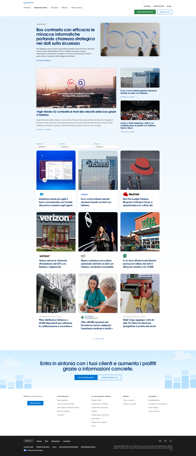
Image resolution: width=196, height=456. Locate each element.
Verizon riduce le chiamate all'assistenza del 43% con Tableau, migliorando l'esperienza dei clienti (53, 265)
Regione (39, 144)
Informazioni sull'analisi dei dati (68, 407)
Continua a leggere (43, 60)
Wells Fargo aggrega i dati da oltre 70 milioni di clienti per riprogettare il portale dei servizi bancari (139, 324)
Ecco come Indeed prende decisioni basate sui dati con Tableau (96, 202)
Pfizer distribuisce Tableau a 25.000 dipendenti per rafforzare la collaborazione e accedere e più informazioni (55, 324)
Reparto (97, 144)
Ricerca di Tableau (63, 411)
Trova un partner (129, 400)
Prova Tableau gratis (86, 377)
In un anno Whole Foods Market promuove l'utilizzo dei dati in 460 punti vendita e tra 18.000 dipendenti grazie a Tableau (139, 265)
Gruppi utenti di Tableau (99, 404)
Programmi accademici (99, 422)
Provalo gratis (35, 403)
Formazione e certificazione (158, 404)
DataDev (94, 411)
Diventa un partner (129, 404)
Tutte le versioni (154, 411)
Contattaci (147, 6)
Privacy (54, 447)
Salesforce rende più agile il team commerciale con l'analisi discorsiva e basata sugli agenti (55, 202)
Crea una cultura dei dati (65, 404)
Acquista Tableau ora (109, 377)
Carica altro (99, 339)
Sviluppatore (55, 441)
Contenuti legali (28, 447)
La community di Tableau (101, 396)
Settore (62, 144)
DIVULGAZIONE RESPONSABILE (68, 447)
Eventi (93, 426)
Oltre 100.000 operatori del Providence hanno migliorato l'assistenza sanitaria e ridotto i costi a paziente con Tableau (97, 327)
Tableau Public (96, 400)
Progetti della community (100, 415)
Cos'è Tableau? (63, 396)
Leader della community (99, 407)
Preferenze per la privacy (35, 450)
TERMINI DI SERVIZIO (43, 447)
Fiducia (39, 441)
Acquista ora (165, 12)
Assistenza (152, 396)
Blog (46, 441)
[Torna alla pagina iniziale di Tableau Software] (32, 2)
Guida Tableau (153, 407)
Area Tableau (95, 418)
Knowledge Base (154, 400)
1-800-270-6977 (158, 6)
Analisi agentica (62, 400)
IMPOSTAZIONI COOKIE (88, 447)
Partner (126, 396)
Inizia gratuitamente (145, 12)
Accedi (169, 6)
